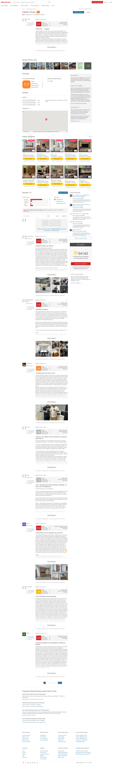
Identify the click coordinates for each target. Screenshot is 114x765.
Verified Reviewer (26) (61, 203)
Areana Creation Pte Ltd (42, 181)
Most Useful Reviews (62, 755)
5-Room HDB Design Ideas (81, 738)
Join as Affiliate (43, 758)
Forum (53, 5)
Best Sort (64, 216)
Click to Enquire (29, 158)
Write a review (61, 757)
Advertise (42, 755)
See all (90, 136)
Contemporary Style (62, 735)
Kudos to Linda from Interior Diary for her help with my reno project (81, 205)
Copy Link (30, 25)
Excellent (26, 199)
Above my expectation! (77, 221)
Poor (25, 204)
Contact (24, 752)
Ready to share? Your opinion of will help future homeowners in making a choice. (51, 229)
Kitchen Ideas (25, 738)
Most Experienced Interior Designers (83, 752)
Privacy (90, 762)
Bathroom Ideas (25, 740)
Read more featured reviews (81, 238)
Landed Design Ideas (80, 741)
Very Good (26, 201)
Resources (24, 757)
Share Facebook (31, 22)
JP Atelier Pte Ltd (83, 181)
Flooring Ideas (43, 736)
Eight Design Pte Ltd (70, 181)
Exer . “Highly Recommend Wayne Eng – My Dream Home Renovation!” (81, 195)
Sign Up (106, 2)
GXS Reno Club (43, 757)
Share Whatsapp (31, 24)
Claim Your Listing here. (76, 283)
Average (26, 202)
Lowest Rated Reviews (62, 754)
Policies (24, 754)
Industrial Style (61, 736)
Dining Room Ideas (26, 741)
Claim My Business (44, 751)
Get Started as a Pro (75, 121)
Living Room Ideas (26, 735)
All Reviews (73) (59, 199)
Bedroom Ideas (25, 736)
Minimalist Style (61, 738)
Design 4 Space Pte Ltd (28, 155)
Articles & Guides (45, 5)
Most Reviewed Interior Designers (83, 754)
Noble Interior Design (56, 180)
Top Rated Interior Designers (82, 751)
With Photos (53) (59, 201)
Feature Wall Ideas (44, 740)
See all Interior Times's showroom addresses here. (33, 706)
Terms (86, 762)
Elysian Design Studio (70, 155)
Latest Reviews (4, 5)
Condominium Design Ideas (81, 740)
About (23, 751)
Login (111, 2)
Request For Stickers (44, 754)
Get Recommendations (97, 2)
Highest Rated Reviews (63, 752)
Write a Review (79, 12)
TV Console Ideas (44, 738)
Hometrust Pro (43, 752)
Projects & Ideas (24, 5)
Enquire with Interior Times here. (29, 715)
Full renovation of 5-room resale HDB (80, 213)
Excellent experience (77, 229)
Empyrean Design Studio (29, 180)
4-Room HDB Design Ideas (81, 736)
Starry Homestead (83, 155)
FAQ (23, 755)
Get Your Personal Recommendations (79, 103)
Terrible (25, 205)
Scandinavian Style (62, 741)
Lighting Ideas (43, 735)
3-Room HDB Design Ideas (81, 735)
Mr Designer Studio (41, 155)
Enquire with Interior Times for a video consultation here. (34, 722)
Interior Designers (14, 5)
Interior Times (28, 12)
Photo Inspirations (35, 5)
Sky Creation (54, 155)
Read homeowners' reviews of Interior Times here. (32, 699)
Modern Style (61, 740)
